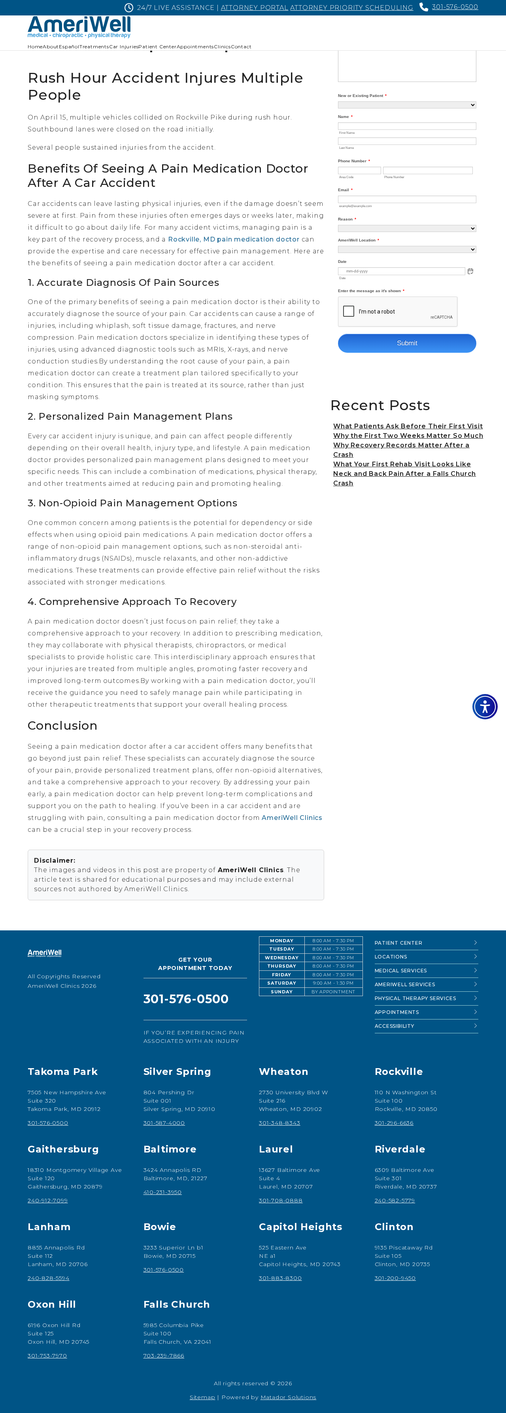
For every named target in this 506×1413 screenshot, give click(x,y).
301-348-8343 (279, 1122)
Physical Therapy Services (415, 998)
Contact (241, 46)
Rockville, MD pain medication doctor (234, 239)
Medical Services (401, 971)
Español (69, 46)
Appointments (195, 46)
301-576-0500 (455, 7)
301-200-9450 (395, 1278)
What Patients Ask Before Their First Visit (408, 426)
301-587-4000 (164, 1122)
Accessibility (394, 1026)
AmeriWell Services (405, 984)
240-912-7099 (48, 1200)
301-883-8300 (280, 1278)
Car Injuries (124, 46)
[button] (485, 706)
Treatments (94, 46)
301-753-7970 (47, 1355)
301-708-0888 (281, 1200)
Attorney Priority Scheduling (351, 7)
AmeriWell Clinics (292, 818)
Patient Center (157, 46)
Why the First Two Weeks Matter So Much (408, 435)
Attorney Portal (255, 7)
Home (35, 46)
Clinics (222, 46)
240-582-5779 (395, 1200)
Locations (391, 957)
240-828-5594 (49, 1278)
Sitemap (202, 1397)
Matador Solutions (289, 1397)
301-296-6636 (394, 1122)
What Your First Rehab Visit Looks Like (402, 464)
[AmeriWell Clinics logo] (44, 954)
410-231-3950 (162, 1192)
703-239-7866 (164, 1355)
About (51, 46)
